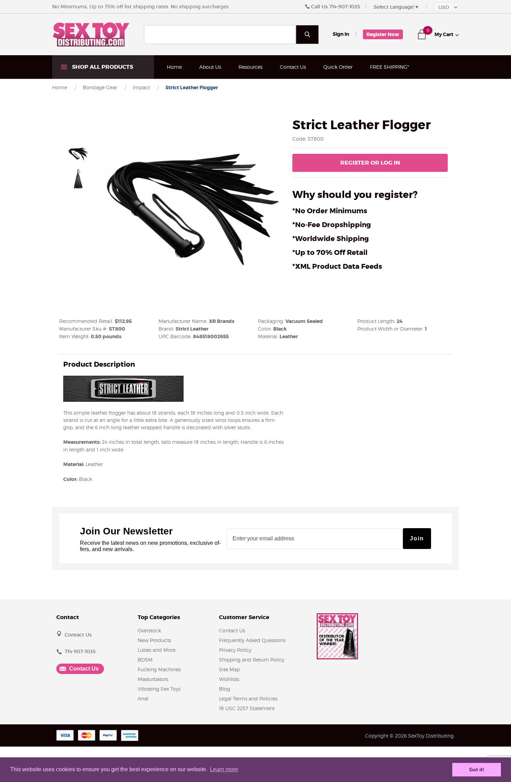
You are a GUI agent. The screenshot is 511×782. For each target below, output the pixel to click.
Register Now (382, 34)
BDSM (145, 660)
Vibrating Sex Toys (159, 689)
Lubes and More (157, 650)
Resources (250, 67)
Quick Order (337, 67)
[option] (78, 153)
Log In (370, 162)
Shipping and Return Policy (251, 660)
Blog (224, 689)
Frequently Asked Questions (252, 640)
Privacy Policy (235, 650)
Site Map (229, 669)
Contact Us (293, 67)
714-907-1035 (344, 6)
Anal (143, 698)
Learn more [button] (224, 769)
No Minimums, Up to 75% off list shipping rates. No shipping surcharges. (141, 6)
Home (174, 67)
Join (417, 538)
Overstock (149, 630)
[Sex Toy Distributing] (91, 34)
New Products (154, 640)
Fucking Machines (159, 669)
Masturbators (153, 679)
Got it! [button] (476, 769)
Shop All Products (102, 66)
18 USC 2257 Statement (247, 708)
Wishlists (229, 679)
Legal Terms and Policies (248, 698)
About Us (210, 67)
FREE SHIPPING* (389, 67)
